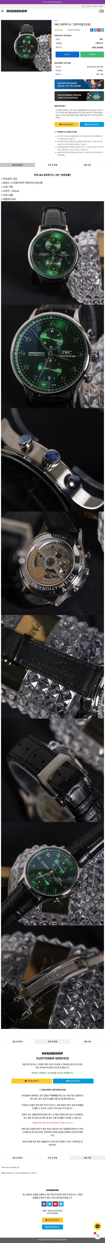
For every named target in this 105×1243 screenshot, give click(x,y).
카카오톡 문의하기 (67, 124)
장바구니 (101, 6)
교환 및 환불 (52, 165)
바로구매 (92, 54)
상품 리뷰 (87, 165)
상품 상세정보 (17, 165)
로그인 (83, 6)
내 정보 (95, 6)
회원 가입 (89, 6)
